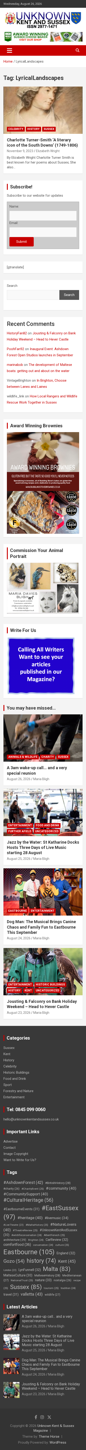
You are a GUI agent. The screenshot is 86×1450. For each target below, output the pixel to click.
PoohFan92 (15, 349)
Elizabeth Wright (48, 151)
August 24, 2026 (19, 938)
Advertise (10, 1141)
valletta (32, 1294)
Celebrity (15, 129)
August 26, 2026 (19, 779)
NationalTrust (22, 1280)
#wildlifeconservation (26, 1235)
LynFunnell (30, 1270)
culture (62, 1245)
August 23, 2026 (19, 1012)
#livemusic (56, 1218)
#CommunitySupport (25, 1194)
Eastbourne (17, 910)
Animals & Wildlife (22, 756)
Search (12, 286)
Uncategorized (46, 831)
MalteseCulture (17, 1275)
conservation (43, 1245)
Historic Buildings (50, 984)
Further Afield (19, 831)
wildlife (52, 1294)
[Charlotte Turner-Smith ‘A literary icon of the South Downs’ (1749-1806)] (43, 110)
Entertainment (20, 825)
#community (61, 1188)
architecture (14, 1239)
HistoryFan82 (17, 333)
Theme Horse (49, 1436)
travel (11, 1295)
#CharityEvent (33, 1188)
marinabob (15, 365)
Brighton (36, 1240)
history (41, 1260)
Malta (56, 1268)
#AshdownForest (23, 1182)
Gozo (14, 1261)
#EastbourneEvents (21, 1209)
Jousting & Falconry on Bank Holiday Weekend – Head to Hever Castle (51, 1386)
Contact (9, 1148)
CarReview (57, 1240)
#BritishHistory (58, 1183)
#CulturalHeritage (28, 1200)
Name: (14, 206)
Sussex (49, 129)
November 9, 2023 (20, 151)
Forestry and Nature (18, 1091)
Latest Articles (22, 1307)
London (10, 1270)
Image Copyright (15, 1154)
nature (43, 1280)
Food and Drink (47, 825)
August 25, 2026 (19, 859)
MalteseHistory (47, 1275)
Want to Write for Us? (19, 1160)
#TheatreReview (25, 1230)
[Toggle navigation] (9, 50)
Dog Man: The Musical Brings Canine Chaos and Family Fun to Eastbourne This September (41, 927)
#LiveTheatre (13, 1224)
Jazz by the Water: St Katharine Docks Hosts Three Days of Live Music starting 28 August (43, 847)
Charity (47, 756)
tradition (68, 1288)
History (33, 129)
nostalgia (62, 1280)
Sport (7, 1085)
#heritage (30, 1217)
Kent (28, 990)
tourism (51, 1288)
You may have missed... (31, 708)
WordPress (58, 1442)
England (66, 1253)
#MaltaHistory (37, 1224)
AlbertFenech (54, 1235)
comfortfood (17, 1244)
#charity (11, 1188)
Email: (13, 223)
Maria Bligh (41, 779)
